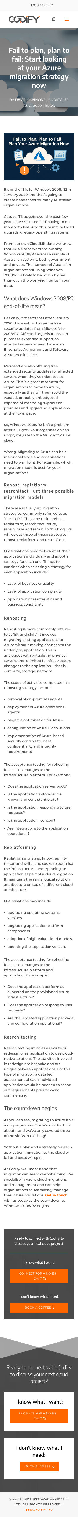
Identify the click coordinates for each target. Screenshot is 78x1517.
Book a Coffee (38, 1308)
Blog (50, 106)
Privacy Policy (39, 1510)
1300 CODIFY (42, 5)
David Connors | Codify (38, 100)
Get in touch (56, 1195)
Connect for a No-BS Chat (37, 1276)
